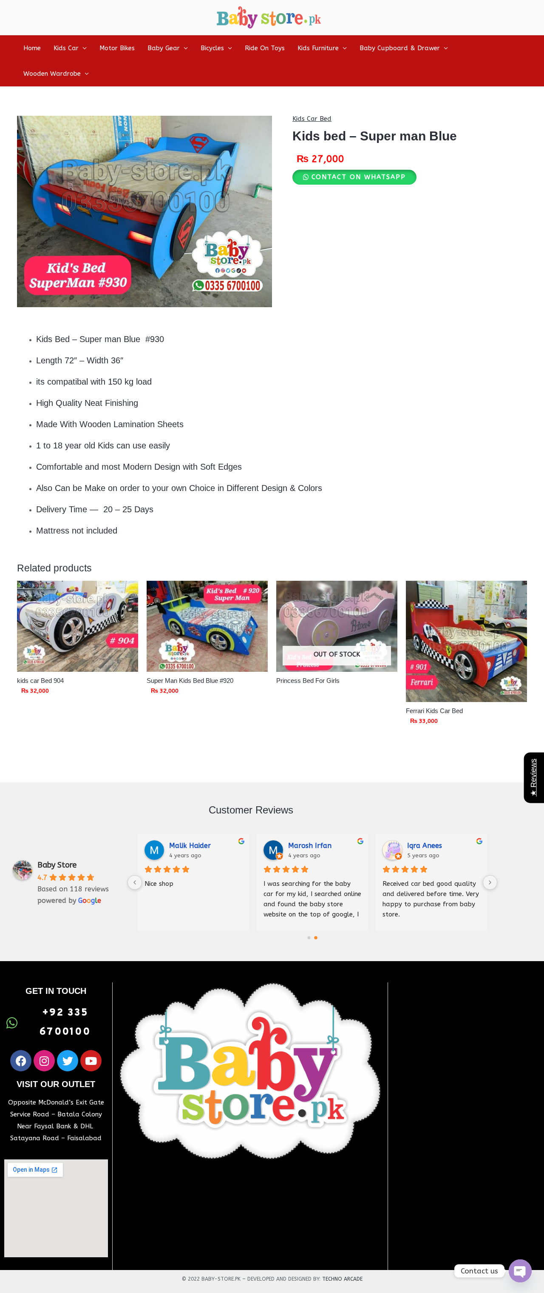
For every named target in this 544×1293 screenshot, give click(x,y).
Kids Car (66, 48)
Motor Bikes (117, 48)
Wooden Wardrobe (52, 73)
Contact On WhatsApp (359, 177)
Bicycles (212, 48)
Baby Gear (163, 48)
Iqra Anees (424, 846)
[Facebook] (20, 1060)
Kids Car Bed (312, 119)
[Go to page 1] (315, 937)
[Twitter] (67, 1060)
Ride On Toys (265, 48)
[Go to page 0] (309, 937)
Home (32, 48)
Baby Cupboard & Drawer (400, 48)
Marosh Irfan (310, 846)
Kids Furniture (318, 48)
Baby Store (56, 865)
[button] (354, 177)
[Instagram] (44, 1060)
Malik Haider (190, 846)
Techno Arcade (342, 1279)
